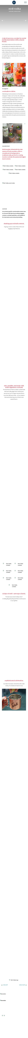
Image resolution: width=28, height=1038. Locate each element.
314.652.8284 (5, 1005)
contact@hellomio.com (7, 1003)
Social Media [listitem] (11, 11)
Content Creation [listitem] (17, 11)
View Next (22, 985)
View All (5, 985)
